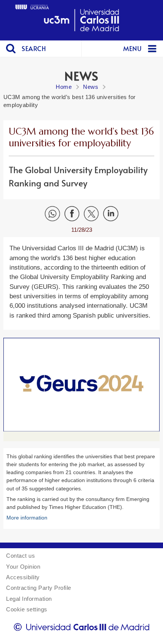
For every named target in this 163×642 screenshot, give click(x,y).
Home (64, 87)
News (90, 87)
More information (26, 518)
